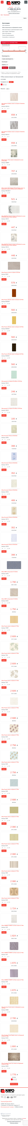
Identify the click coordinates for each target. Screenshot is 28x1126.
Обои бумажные (6, 25)
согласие (24, 1118)
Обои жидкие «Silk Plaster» (8, 31)
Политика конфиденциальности (14, 1121)
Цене (10, 82)
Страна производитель (7, 58)
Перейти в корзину (2, 2)
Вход (2, 14)
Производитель (6, 56)
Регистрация (6, 14)
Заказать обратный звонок (14, 13)
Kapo (14, 3)
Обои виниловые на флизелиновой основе (12, 29)
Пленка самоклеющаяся (8, 35)
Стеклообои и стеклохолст (8, 37)
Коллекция (4, 61)
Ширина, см (5, 64)
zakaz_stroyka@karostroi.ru (14, 11)
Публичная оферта (14, 1123)
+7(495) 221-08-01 (18, 1107)
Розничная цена (6, 44)
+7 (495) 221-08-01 (14, 9)
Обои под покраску (6, 33)
